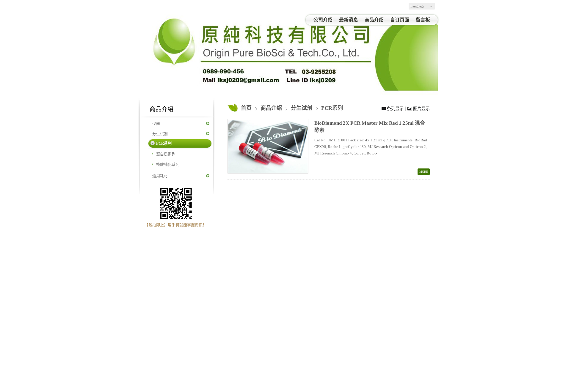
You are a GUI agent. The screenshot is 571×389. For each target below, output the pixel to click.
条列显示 (395, 108)
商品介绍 (272, 108)
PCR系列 (164, 143)
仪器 (156, 123)
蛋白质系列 (165, 154)
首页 (246, 108)
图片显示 (421, 108)
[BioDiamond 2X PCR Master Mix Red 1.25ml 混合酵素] (268, 146)
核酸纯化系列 (167, 164)
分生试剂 (160, 134)
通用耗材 (160, 176)
